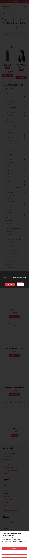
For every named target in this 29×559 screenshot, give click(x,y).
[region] (14, 545)
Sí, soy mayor (10, 284)
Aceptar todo (14, 548)
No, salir (20, 284)
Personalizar (14, 552)
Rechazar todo (14, 556)
